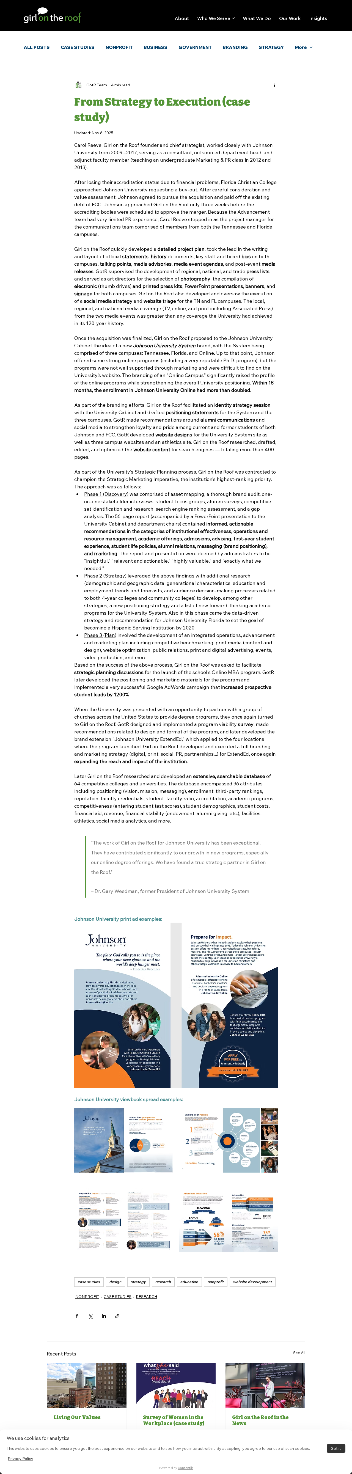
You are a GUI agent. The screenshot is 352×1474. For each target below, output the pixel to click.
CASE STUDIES (78, 47)
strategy (138, 1281)
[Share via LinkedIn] (103, 1316)
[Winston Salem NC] (87, 1385)
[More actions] (274, 85)
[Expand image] (123, 1140)
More (301, 47)
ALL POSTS (37, 47)
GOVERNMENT (195, 47)
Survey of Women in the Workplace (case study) (173, 1420)
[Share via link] (117, 1316)
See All (299, 1352)
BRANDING (235, 47)
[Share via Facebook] (76, 1316)
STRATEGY (271, 47)
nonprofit (216, 1281)
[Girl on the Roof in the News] (265, 1385)
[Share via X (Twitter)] (90, 1316)
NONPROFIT (119, 47)
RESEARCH (146, 1296)
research (163, 1281)
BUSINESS (155, 47)
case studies (89, 1281)
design (115, 1281)
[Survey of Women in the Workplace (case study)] (176, 1385)
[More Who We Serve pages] (233, 18)
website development (252, 1281)
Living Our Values (77, 1417)
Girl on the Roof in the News (260, 1420)
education (189, 1281)
